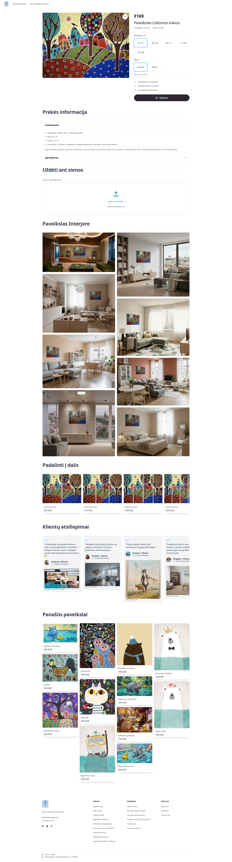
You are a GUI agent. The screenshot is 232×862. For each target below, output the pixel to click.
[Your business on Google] (51, 826)
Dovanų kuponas (134, 828)
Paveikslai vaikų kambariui (103, 828)
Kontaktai (165, 811)
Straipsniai (131, 824)
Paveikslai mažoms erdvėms (104, 841)
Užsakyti (164, 97)
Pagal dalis (97, 811)
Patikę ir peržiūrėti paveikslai (139, 819)
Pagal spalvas (98, 815)
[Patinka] (125, 16)
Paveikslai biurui (99, 832)
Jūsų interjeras (52, 180)
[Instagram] (47, 826)
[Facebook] (43, 826)
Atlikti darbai (132, 806)
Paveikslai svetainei (101, 819)
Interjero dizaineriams (136, 815)
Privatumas (165, 815)
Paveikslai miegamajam (102, 824)
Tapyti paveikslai (19, 4)
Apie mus (165, 806)
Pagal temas (98, 806)
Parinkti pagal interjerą (39, 4)
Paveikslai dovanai (100, 837)
